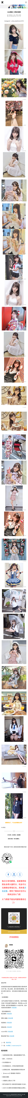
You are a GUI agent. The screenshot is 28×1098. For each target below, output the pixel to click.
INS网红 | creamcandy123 (13, 1045)
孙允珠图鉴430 (6, 1062)
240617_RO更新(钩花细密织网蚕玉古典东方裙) (14, 1088)
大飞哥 (20, 1095)
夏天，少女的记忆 (7, 1058)
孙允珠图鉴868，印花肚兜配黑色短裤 (12, 1066)
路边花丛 (8, 1042)
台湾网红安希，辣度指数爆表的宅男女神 (13, 1069)
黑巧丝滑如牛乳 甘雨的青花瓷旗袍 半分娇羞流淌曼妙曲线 (14, 1084)
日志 (14, 15)
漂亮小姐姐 (18, 15)
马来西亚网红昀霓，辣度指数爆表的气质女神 (14, 1055)
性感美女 (11, 15)
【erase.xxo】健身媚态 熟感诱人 (11, 1073)
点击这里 (14, 1007)
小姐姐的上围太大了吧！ (9, 1080)
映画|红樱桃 (5, 1077)
